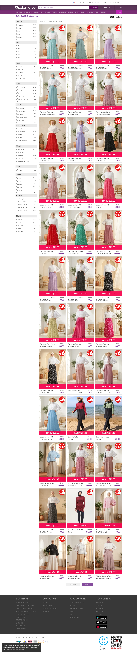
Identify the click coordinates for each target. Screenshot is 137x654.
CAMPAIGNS (19, 623)
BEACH (83, 12)
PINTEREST (99, 611)
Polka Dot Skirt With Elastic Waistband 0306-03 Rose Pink (104, 578)
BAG (71, 614)
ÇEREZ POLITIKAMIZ (22, 620)
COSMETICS (103, 12)
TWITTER (99, 606)
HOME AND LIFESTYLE (92, 12)
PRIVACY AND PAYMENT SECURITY (26, 611)
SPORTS (77, 12)
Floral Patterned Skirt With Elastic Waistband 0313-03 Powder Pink (103, 114)
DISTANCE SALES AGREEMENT (25, 606)
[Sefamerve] (26, 7)
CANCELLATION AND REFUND (24, 608)
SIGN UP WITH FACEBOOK (100, 2)
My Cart (119, 7)
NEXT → (87, 584)
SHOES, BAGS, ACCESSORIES (66, 12)
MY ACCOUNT (108, 7)
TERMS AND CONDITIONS (23, 603)
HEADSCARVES (38, 12)
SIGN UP (89, 2)
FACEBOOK (99, 603)
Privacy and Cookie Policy (15, 649)
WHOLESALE (46, 611)
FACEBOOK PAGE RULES (23, 614)
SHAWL (72, 611)
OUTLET (119, 12)
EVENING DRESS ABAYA (76, 608)
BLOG (109, 2)
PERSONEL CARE (74, 617)
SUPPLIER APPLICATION (50, 608)
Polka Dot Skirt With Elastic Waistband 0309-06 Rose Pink (104, 485)
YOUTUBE (99, 614)
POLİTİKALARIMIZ (21, 629)
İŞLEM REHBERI (20, 626)
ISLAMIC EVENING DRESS (77, 603)
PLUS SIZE (54, 12)
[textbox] (61, 7)
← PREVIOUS (72, 584)
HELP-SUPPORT (117, 2)
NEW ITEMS (19, 12)
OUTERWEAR (47, 12)
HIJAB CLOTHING (28, 12)
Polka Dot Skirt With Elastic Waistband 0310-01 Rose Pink (76, 485)
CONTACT (45, 603)
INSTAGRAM (99, 608)
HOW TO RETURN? (21, 617)
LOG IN (83, 2)
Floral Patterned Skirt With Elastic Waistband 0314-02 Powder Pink (75, 393)
